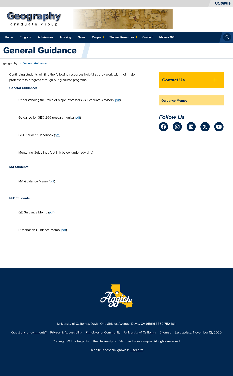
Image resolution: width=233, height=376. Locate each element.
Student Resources (121, 37)
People (96, 37)
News (81, 37)
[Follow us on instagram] (177, 126)
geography (10, 63)
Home (9, 37)
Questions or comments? (29, 332)
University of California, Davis (77, 323)
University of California (140, 332)
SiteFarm (137, 349)
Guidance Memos (174, 100)
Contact (147, 37)
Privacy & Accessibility (66, 332)
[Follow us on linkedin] (191, 126)
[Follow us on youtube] (218, 126)
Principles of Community (103, 332)
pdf (117, 99)
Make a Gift (167, 37)
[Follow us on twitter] (205, 126)
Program (25, 37)
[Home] (89, 18)
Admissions (45, 37)
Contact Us (173, 80)
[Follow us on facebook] (163, 126)
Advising (65, 37)
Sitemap (165, 332)
